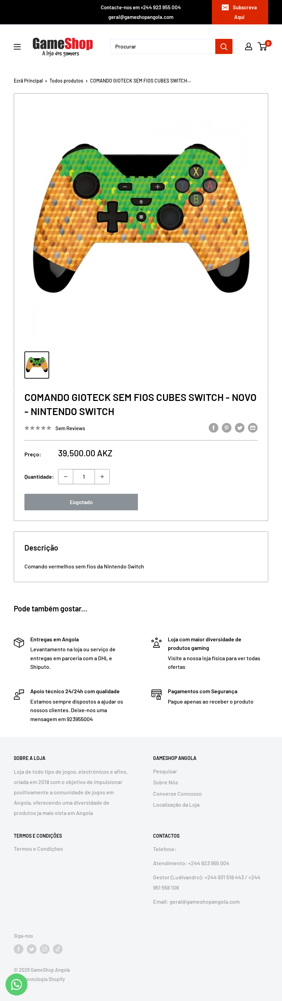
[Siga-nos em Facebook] (18, 949)
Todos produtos (66, 81)
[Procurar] (223, 46)
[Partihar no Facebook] (213, 427)
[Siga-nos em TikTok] (58, 949)
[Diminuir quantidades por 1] (65, 476)
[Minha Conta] (248, 46)
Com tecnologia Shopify (39, 979)
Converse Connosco (177, 793)
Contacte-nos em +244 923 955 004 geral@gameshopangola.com (141, 12)
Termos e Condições (38, 848)
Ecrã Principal (28, 81)
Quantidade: (39, 476)
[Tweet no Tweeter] (240, 427)
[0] (262, 46)
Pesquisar (165, 771)
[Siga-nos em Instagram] (45, 949)
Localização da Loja (176, 804)
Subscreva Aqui (245, 12)
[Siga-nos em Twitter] (31, 949)
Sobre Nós (165, 782)
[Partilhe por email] (253, 427)
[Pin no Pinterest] (226, 427)
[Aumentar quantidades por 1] (102, 476)
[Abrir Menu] (17, 47)
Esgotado (81, 502)
